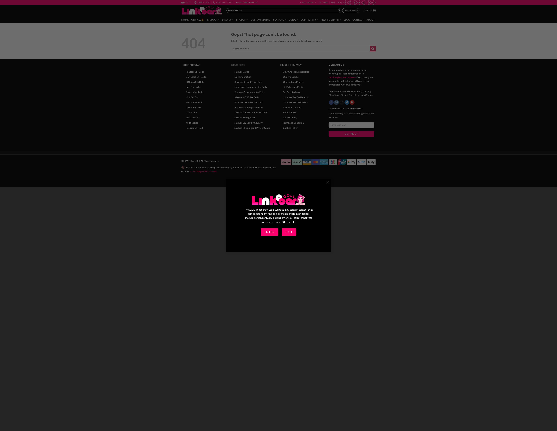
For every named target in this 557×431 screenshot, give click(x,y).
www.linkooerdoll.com (262, 209)
